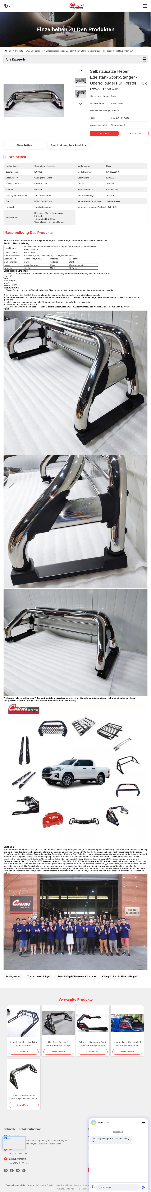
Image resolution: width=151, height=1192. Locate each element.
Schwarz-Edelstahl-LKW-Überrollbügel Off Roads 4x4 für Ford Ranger (24, 1097)
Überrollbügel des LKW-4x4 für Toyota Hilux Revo (23, 1044)
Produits (19, 51)
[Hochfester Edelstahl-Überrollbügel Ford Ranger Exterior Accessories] (58, 1023)
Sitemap (31, 1185)
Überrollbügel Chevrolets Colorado (76, 976)
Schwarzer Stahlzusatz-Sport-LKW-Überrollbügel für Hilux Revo (93, 1044)
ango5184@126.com (19, 1163)
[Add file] (93, 1187)
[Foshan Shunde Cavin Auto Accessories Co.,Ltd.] (76, 6)
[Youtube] (18, 1171)
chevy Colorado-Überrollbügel (119, 976)
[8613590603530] (24, 1171)
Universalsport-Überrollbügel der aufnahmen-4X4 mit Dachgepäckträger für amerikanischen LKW (127, 1044)
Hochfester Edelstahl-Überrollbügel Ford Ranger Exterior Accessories (58, 1044)
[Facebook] (12, 1171)
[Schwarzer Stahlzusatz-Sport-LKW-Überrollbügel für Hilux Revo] (92, 1023)
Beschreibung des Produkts (68, 145)
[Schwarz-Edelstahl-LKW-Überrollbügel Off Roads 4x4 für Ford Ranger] (23, 1076)
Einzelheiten (24, 145)
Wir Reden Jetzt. (134, 133)
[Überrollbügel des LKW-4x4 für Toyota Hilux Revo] (23, 1023)
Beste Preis (104, 133)
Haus (10, 51)
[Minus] (143, 1122)
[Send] (143, 1187)
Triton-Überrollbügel (38, 976)
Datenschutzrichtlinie (15, 1185)
